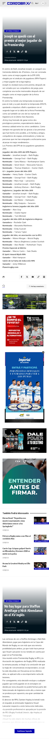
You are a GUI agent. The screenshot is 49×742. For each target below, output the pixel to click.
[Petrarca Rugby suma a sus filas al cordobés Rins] (40, 538)
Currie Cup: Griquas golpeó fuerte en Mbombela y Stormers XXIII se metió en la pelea (17, 551)
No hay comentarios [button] (37, 286)
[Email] (18, 52)
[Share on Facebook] (10, 52)
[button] (5, 3)
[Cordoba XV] (19, 3)
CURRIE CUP (39, 553)
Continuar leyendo (24, 731)
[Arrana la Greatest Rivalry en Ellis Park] (40, 566)
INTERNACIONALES (12, 31)
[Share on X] (14, 52)
